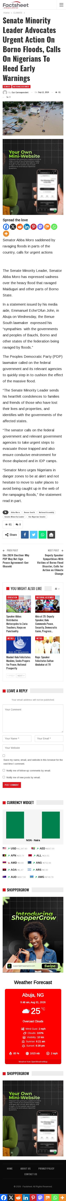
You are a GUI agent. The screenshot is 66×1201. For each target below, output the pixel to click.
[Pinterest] (33, 227)
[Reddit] (20, 227)
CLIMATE (7, 86)
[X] (13, 227)
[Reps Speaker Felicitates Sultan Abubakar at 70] (47, 645)
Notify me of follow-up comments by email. (29, 770)
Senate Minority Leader (14, 516)
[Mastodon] (40, 227)
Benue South (29, 512)
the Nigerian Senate (36, 516)
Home (9, 1168)
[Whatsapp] (54, 227)
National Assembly (46, 512)
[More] (6, 234)
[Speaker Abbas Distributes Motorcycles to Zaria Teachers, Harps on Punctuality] (18, 604)
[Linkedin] (27, 227)
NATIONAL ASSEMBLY (21, 86)
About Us (25, 1168)
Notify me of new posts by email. (23, 777)
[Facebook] (6, 227)
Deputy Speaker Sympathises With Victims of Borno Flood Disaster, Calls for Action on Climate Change (50, 564)
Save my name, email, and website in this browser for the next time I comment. (33, 762)
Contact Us (30, 1174)
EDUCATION (12, 597)
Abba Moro (15, 512)
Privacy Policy (46, 1168)
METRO (11, 638)
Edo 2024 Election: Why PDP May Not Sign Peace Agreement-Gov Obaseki (16, 560)
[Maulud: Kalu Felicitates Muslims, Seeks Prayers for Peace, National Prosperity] (18, 645)
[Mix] (47, 227)
